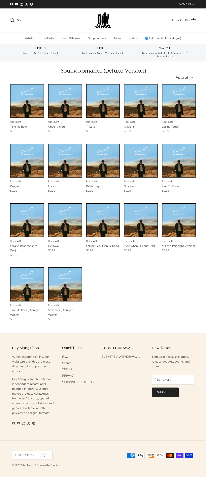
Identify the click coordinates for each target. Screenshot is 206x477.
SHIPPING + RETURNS (78, 382)
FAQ (65, 357)
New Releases (71, 38)
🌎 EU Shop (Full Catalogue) (163, 38)
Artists (29, 38)
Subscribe (165, 392)
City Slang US (28, 465)
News (117, 38)
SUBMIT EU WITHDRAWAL (121, 357)
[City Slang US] (103, 20)
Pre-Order (48, 38)
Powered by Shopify (48, 465)
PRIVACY (68, 376)
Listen (133, 38)
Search (66, 363)
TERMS (67, 369)
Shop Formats (97, 38)
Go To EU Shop (186, 4)
